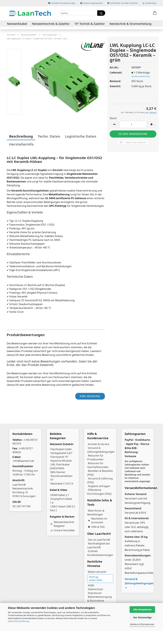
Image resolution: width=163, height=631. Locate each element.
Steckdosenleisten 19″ (61, 477)
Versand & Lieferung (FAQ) (100, 480)
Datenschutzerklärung (18, 621)
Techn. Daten (49, 136)
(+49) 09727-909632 (22, 450)
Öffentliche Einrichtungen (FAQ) (99, 491)
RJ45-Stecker (57, 472)
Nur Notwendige (142, 617)
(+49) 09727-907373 (25, 441)
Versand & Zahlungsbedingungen (101, 449)
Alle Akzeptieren (142, 609)
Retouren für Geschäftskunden (98, 465)
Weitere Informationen (142, 624)
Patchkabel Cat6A (60, 449)
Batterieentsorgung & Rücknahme (99, 598)
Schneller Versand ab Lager (63, 3)
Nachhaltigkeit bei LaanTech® (98, 545)
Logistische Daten (80, 136)
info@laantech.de (23, 461)
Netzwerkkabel (17, 24)
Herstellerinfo (21, 144)
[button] (155, 13)
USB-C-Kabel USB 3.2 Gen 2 (62, 508)
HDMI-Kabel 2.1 (59, 495)
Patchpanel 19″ (59, 457)
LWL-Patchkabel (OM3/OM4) (60, 466)
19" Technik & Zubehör (89, 24)
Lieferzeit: (116, 72)
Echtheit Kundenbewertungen (100, 553)
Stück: (113, 118)
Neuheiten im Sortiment (99, 520)
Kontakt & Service (98, 444)
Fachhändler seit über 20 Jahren (123, 3)
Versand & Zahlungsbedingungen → (139, 583)
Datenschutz (95, 589)
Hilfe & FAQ (98, 527)
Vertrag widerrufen (96, 578)
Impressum (95, 593)
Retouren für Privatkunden (95, 457)
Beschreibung (21, 136)
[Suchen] (101, 13)
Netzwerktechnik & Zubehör (51, 24)
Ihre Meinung (90, 396)
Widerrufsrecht (97, 572)
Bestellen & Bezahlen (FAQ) (100, 472)
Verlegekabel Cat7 (61, 453)
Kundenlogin (150, 3)
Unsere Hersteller (64, 530)
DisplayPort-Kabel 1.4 (61, 500)
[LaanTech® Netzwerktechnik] (30, 13)
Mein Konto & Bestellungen (95, 512)
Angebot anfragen (99, 486)
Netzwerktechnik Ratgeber (64, 524)
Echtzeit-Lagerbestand (92, 3)
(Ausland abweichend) (140, 76)
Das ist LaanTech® (99, 539)
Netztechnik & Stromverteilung (130, 24)
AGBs (91, 585)
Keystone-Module (61, 460)
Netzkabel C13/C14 (61, 483)
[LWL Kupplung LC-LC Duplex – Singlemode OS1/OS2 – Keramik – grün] (65, 82)
